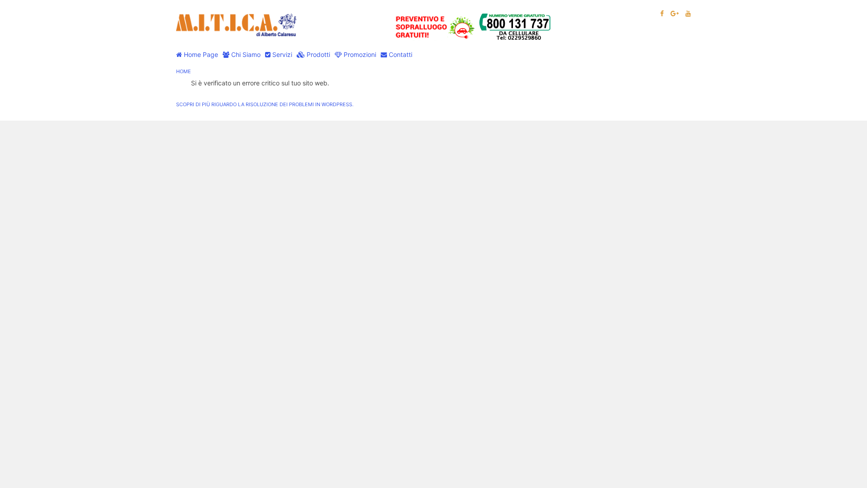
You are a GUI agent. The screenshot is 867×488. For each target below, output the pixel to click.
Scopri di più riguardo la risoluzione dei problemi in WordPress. (265, 104)
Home (183, 71)
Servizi (281, 54)
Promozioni (359, 54)
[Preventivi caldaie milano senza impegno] (475, 26)
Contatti (399, 54)
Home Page (200, 54)
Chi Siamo (245, 54)
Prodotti (317, 54)
